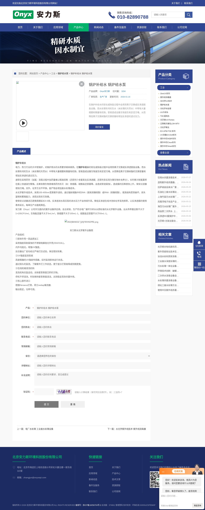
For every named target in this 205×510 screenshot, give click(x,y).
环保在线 (135, 505)
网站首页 (34, 73)
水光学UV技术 (166, 101)
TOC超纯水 (164, 116)
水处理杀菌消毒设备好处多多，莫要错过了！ (179, 280)
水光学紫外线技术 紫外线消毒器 (131, 429)
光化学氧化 (164, 127)
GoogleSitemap (147, 505)
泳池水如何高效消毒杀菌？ (170, 256)
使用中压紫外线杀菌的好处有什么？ (174, 290)
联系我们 (188, 3)
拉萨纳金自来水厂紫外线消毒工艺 (173, 187)
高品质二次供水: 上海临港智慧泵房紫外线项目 (179, 211)
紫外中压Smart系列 (168, 146)
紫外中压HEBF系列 (168, 139)
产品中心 (78, 27)
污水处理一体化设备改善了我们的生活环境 (178, 266)
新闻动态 (99, 27)
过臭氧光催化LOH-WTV (169, 124)
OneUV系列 (165, 94)
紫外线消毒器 (165, 97)
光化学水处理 (165, 109)
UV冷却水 (164, 112)
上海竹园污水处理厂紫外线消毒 (172, 197)
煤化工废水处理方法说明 (169, 285)
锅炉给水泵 (164, 105)
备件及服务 (120, 27)
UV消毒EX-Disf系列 (168, 135)
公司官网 (182, 27)
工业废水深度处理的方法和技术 (172, 261)
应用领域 (58, 27)
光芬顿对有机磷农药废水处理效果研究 (175, 247)
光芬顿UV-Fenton (167, 120)
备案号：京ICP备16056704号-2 (88, 505)
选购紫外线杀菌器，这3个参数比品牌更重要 (178, 182)
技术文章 (116, 479)
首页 (20, 27)
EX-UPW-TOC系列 (167, 131)
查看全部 (164, 152)
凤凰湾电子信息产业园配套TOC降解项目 (177, 201)
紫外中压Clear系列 (168, 142)
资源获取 (141, 27)
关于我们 (176, 3)
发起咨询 (197, 506)
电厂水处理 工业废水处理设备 (39, 429)
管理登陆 (119, 505)
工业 (162, 87)
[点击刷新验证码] (64, 391)
